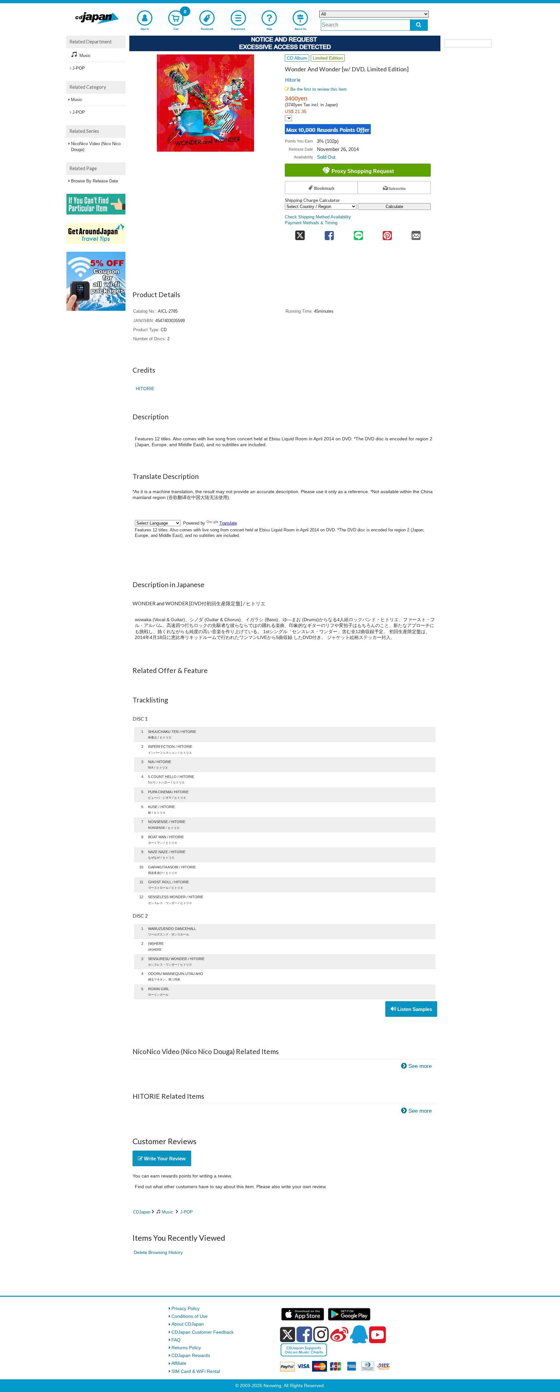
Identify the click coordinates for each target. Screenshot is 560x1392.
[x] (287, 1334)
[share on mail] (416, 233)
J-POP (186, 1212)
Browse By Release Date (94, 181)
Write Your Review (164, 1158)
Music (167, 1212)
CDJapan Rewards (190, 1355)
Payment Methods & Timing (311, 223)
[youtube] (377, 1335)
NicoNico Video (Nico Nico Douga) (96, 146)
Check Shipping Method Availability (318, 217)
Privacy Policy (185, 1308)
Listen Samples (414, 1009)
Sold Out (326, 157)
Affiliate (178, 1363)
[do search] (419, 25)
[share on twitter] (300, 233)
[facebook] (304, 1334)
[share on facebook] (329, 233)
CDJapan (141, 1212)
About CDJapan (187, 1324)
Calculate (394, 206)
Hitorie (292, 80)
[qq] (359, 1334)
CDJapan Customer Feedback (202, 1332)
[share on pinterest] (387, 233)
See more (420, 1066)
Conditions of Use (189, 1316)
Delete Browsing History (158, 1252)
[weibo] (339, 1334)
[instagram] (321, 1334)
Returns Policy (186, 1347)
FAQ (176, 1339)
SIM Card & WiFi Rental (195, 1371)
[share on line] (358, 233)
